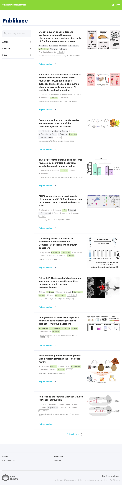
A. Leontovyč (60, 295)
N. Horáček (53, 46)
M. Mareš (55, 331)
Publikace (57, 460)
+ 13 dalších (43, 410)
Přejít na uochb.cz (111, 476)
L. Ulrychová (43, 49)
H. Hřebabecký (44, 131)
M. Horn (42, 295)
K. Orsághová (55, 328)
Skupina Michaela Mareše (14, 5)
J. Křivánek (54, 49)
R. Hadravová (74, 46)
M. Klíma (55, 131)
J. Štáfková (43, 46)
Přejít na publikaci (46, 64)
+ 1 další (61, 52)
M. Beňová (66, 328)
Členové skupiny (8, 460)
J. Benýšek (73, 134)
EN (113, 5)
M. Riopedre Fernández (48, 134)
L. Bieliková (55, 252)
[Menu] (118, 5)
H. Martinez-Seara (46, 137)
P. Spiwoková (77, 292)
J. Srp (64, 210)
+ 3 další (58, 137)
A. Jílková (50, 292)
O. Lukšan (63, 46)
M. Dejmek (64, 131)
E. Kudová (72, 210)
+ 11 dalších (71, 295)
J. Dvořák (53, 98)
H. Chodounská (45, 213)
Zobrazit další (73, 434)
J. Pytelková (66, 252)
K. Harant (63, 49)
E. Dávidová (62, 134)
